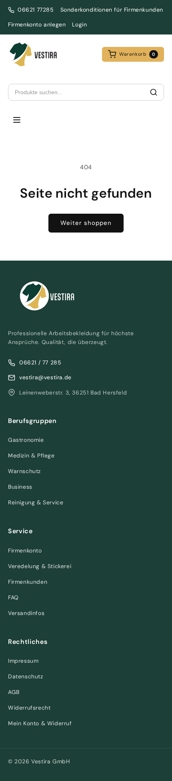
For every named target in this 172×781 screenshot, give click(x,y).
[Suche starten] (153, 92)
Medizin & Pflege (31, 455)
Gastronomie (26, 439)
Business (20, 486)
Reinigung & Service (35, 502)
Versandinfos (26, 613)
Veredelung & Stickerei (39, 566)
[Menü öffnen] (17, 120)
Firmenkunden (27, 581)
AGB (14, 692)
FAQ (13, 597)
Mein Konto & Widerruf (40, 723)
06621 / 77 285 (40, 362)
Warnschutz (24, 471)
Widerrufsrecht (29, 707)
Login (79, 24)
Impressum (23, 660)
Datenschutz (25, 676)
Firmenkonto (25, 550)
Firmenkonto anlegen (37, 24)
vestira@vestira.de (45, 377)
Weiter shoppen (86, 223)
